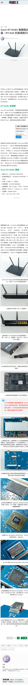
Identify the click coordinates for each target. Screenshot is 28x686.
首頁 (2, 26)
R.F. (5, 38)
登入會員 (15, 679)
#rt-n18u (11, 649)
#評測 (20, 645)
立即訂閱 (18, 137)
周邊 (6, 26)
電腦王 (14, 2)
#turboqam (4, 649)
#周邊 (2, 645)
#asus (15, 645)
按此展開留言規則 (19, 681)
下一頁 (24, 638)
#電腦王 (9, 645)
